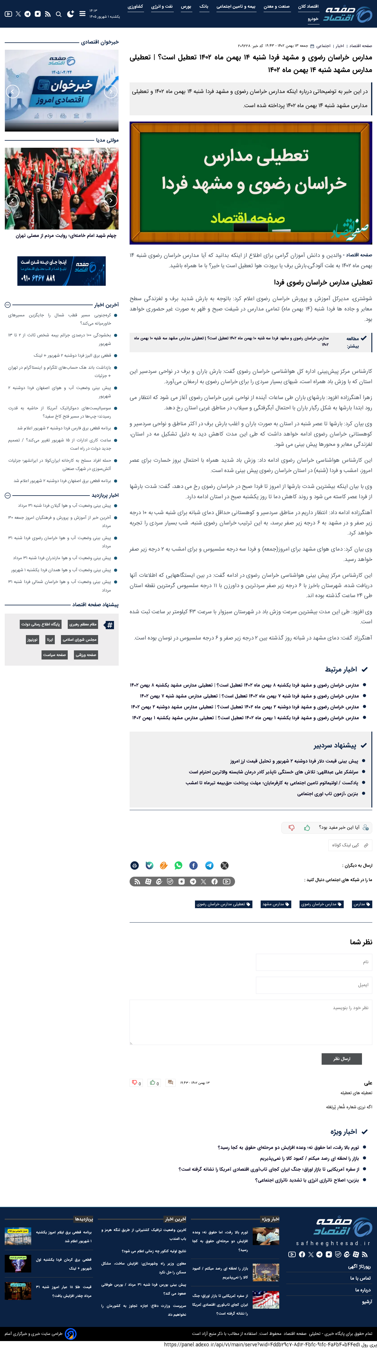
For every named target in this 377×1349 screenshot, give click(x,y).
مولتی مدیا (107, 140)
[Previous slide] (111, 91)
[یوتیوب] (8, 14)
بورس (186, 6)
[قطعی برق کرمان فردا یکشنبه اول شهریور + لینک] (18, 1263)
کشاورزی (136, 6)
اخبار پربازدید (105, 495)
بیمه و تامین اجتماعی (236, 6)
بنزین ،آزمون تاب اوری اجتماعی (327, 794)
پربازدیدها (84, 1219)
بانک (204, 6)
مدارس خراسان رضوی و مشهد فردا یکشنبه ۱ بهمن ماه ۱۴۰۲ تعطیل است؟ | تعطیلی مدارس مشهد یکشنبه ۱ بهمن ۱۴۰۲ (245, 718)
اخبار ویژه (270, 1219)
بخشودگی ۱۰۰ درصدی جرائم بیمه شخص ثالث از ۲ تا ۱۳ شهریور (59, 339)
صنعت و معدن (277, 6)
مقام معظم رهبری (83, 625)
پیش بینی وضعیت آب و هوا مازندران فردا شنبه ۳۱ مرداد (62, 558)
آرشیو (367, 1302)
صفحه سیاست (54, 655)
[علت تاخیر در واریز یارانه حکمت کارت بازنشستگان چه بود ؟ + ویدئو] (62, 189)
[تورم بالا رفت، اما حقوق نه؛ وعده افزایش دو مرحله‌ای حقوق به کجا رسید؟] (266, 1236)
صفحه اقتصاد (294, 1334)
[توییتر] (18, 13)
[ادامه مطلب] (8, 305)
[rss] (48, 14)
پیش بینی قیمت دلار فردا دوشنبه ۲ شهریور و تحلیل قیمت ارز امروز (294, 761)
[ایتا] (164, 865)
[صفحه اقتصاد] (347, 13)
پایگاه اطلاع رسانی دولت (41, 625)
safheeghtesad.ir (334, 1244)
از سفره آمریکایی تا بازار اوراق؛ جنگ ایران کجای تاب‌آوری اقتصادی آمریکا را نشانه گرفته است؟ (269, 1169)
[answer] (171, 1083)
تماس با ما (361, 1278)
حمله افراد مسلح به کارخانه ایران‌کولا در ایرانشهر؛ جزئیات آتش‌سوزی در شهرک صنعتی (59, 465)
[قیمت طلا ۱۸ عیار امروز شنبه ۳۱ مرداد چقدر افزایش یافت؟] (18, 1291)
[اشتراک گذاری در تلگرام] (209, 865)
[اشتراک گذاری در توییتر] (225, 866)
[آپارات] (148, 881)
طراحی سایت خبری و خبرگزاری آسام (33, 1334)
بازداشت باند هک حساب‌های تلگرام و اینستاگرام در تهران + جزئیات (59, 372)
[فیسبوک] (214, 881)
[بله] (149, 865)
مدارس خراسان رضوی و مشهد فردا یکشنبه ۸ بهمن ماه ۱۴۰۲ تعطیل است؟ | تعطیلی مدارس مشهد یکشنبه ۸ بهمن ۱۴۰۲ (244, 685)
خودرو (314, 19)
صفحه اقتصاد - (357, 255)
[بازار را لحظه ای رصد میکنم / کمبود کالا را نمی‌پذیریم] (266, 1272)
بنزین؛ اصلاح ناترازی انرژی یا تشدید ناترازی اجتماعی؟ (307, 1180)
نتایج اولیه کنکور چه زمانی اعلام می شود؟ (154, 1251)
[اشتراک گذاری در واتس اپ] (178, 865)
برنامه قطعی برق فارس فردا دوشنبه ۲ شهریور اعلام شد (64, 428)
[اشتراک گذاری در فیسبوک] (193, 865)
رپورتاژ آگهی (360, 1267)
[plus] (307, 828)
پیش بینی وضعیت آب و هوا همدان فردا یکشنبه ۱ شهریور (61, 570)
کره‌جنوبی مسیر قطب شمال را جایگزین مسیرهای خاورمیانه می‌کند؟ (59, 319)
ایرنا (50, 640)
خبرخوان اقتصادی (100, 42)
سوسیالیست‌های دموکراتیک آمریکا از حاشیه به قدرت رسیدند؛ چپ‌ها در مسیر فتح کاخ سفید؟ (59, 412)
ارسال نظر (341, 1059)
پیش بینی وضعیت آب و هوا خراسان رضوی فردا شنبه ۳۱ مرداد (59, 542)
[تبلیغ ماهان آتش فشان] (61, 285)
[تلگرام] (27, 14)
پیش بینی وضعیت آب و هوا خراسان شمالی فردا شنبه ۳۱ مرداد (59, 586)
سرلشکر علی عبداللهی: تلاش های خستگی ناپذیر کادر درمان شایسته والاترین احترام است (273, 772)
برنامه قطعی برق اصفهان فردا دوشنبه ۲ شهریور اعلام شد (62, 481)
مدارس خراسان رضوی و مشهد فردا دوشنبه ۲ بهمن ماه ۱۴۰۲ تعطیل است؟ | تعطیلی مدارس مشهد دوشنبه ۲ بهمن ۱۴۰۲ (245, 707)
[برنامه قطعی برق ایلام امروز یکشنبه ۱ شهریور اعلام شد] (18, 1236)
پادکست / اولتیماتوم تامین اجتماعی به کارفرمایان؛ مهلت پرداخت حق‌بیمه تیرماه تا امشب (272, 783)
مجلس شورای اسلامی (79, 640)
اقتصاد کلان (309, 6)
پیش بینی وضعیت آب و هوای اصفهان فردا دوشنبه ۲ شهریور (59, 392)
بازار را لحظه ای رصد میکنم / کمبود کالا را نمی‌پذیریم (309, 1158)
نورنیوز (32, 640)
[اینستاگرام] (37, 13)
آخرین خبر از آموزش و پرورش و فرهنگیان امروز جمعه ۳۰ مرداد (59, 522)
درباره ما (363, 1290)
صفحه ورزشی (86, 655)
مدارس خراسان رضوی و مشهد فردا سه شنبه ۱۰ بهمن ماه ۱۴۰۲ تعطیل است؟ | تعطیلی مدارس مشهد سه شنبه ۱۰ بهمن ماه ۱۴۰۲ (231, 341)
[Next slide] (12, 91)
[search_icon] (58, 14)
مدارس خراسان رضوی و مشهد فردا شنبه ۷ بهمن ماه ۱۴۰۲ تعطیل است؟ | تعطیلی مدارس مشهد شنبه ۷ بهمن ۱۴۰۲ (249, 696)
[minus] (292, 828)
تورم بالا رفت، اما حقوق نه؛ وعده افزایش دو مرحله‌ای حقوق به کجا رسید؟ (288, 1147)
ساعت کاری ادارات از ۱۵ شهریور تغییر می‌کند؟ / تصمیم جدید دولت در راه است (59, 444)
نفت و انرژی (162, 6)
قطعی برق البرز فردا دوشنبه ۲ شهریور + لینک (72, 355)
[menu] (82, 14)
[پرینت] (135, 865)
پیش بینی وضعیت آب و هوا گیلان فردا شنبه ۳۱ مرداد (64, 505)
